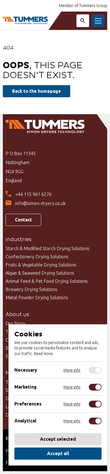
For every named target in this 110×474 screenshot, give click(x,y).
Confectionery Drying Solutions (37, 256)
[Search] (82, 20)
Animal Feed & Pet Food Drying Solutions (47, 281)
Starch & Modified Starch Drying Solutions (47, 248)
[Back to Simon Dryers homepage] (25, 20)
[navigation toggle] (98, 20)
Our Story (15, 323)
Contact (23, 219)
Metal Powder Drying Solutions (37, 297)
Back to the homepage (36, 91)
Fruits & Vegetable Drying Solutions (41, 264)
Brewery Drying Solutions (31, 289)
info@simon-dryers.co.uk (40, 203)
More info (71, 370)
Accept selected (58, 439)
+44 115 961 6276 (33, 194)
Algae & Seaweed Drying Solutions (40, 272)
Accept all (58, 453)
